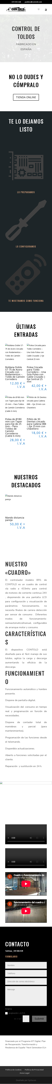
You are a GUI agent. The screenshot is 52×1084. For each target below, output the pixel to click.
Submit (39, 1018)
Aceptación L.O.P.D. (17, 1013)
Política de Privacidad (34, 1069)
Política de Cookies (13, 1069)
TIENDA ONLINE (26, 97)
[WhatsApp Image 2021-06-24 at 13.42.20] (26, 783)
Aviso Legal (24, 1073)
